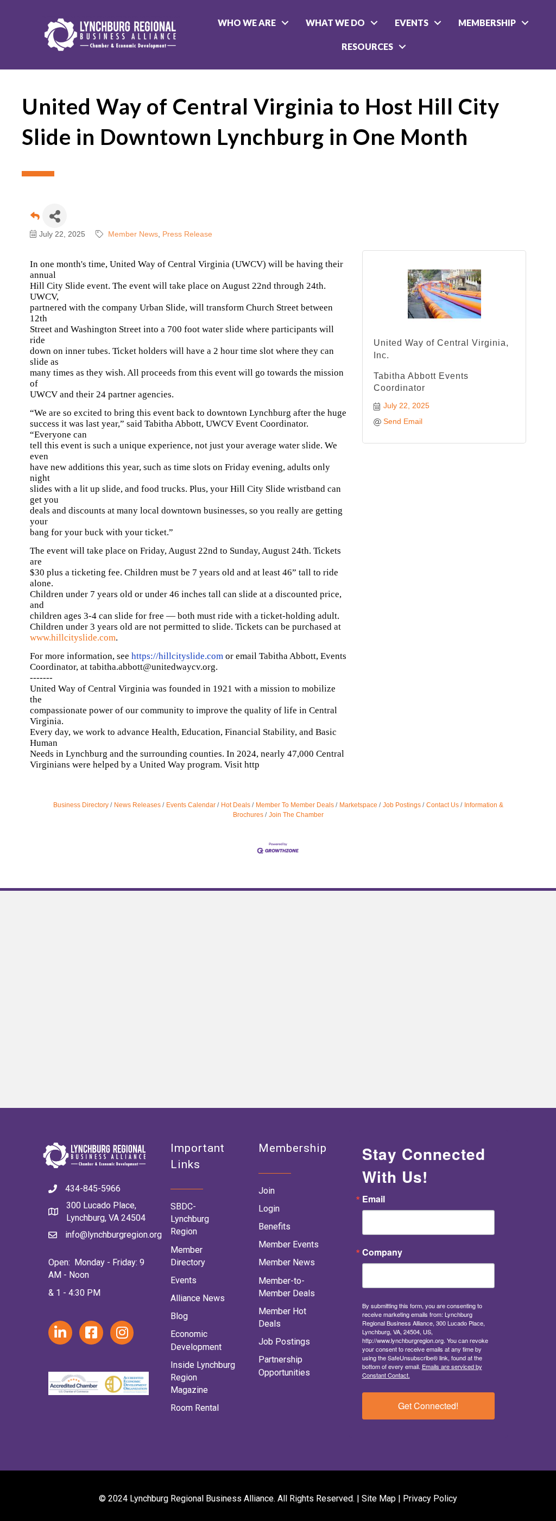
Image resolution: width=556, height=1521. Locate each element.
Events (411, 22)
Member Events (288, 1244)
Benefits (274, 1226)
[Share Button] (54, 216)
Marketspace (358, 805)
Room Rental (194, 1408)
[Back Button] (35, 219)
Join (266, 1191)
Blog (179, 1316)
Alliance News (197, 1298)
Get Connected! (428, 1405)
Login (269, 1208)
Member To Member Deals (295, 805)
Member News (133, 234)
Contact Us (442, 805)
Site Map (379, 1498)
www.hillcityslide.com (73, 637)
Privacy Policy (430, 1498)
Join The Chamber (296, 815)
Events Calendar (191, 805)
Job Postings (402, 805)
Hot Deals (235, 805)
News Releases (137, 805)
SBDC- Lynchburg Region (189, 1219)
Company (382, 1252)
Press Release (187, 234)
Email (373, 1199)
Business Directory (81, 805)
